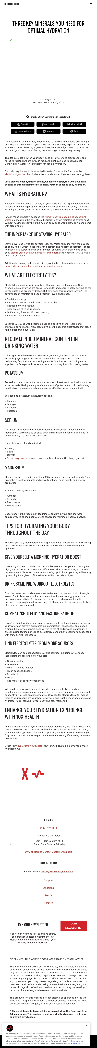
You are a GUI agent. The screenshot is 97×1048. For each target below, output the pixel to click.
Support (48, 880)
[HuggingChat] (22, 131)
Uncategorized (48, 99)
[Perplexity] (48, 124)
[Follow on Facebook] (36, 910)
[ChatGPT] (22, 124)
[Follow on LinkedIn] (56, 910)
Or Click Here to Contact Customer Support (48, 852)
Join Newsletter (73, 925)
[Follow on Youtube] (61, 910)
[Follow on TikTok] (51, 910)
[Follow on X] (46, 910)
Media (48, 895)
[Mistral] (74, 124)
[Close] (86, 1025)
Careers (48, 902)
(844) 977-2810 (48, 828)
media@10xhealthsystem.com (57, 871)
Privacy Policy (77, 1043)
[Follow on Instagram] (41, 910)
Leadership (48, 888)
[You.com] (48, 131)
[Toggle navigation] (91, 4)
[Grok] (74, 131)
